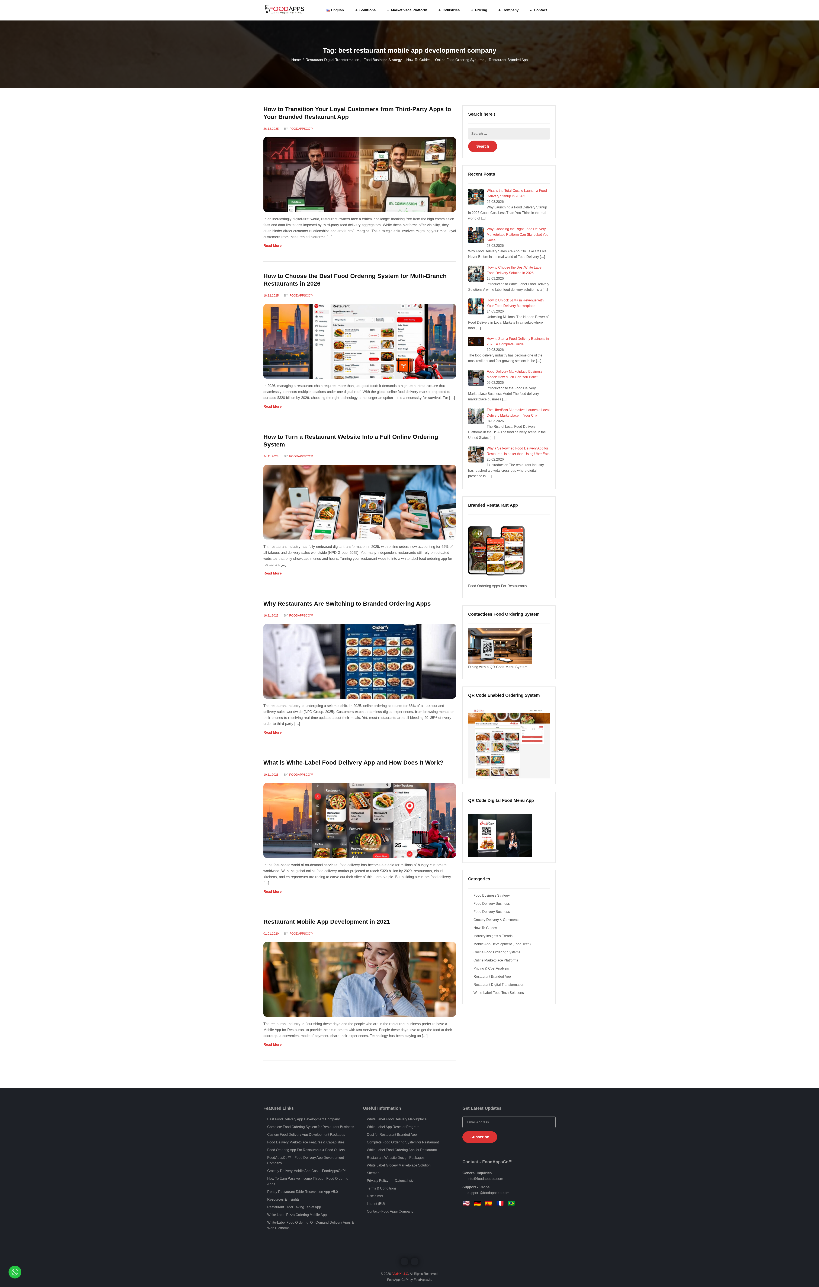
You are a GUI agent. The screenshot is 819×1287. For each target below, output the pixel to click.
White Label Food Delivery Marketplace (397, 1119)
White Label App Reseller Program (393, 1127)
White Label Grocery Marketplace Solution (399, 1165)
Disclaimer (375, 1196)
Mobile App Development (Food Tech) (502, 944)
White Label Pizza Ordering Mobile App (297, 1215)
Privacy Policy (377, 1180)
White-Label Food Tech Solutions (498, 993)
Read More (273, 246)
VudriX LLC (400, 1273)
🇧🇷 (511, 1203)
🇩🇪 (477, 1203)
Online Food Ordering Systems (459, 60)
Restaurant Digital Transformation (332, 60)
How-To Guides (418, 60)
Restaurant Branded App (508, 60)
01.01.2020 (271, 933)
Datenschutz (404, 1180)
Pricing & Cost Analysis (491, 968)
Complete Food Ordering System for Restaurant (403, 1142)
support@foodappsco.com (488, 1193)
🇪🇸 (488, 1203)
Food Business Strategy (383, 60)
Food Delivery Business (491, 903)
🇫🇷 (500, 1203)
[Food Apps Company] (287, 10)
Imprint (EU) (376, 1204)
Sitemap (373, 1173)
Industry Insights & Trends (493, 936)
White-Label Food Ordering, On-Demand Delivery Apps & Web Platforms (310, 1225)
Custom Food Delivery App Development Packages (306, 1134)
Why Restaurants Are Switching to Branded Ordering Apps (347, 603)
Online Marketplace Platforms (495, 960)
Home (296, 60)
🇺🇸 (466, 1203)
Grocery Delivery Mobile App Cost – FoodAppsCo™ (306, 1171)
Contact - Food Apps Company (390, 1211)
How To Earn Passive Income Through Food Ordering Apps (307, 1181)
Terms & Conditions (381, 1188)
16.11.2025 (271, 615)
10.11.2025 (271, 774)
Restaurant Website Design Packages (395, 1157)
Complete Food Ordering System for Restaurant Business (310, 1127)
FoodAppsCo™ (301, 128)
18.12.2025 (271, 295)
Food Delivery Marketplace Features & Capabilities (305, 1142)
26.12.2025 (271, 128)
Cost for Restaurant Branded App (392, 1134)
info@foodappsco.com (485, 1179)
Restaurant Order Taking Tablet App (294, 1207)
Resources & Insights (283, 1199)
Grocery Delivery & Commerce (496, 920)
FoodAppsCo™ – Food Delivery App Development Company (305, 1160)
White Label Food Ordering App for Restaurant (402, 1150)
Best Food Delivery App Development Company (303, 1119)
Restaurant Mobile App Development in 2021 (326, 921)
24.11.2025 (271, 456)
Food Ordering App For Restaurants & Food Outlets (306, 1150)
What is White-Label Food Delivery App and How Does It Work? (353, 762)
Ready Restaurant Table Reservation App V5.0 (302, 1192)
